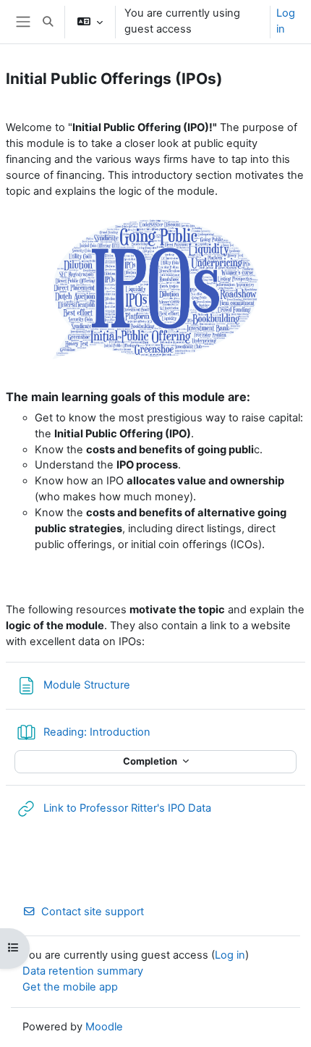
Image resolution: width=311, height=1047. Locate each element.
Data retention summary (82, 970)
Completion (151, 761)
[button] (48, 21)
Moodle (104, 1026)
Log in (285, 21)
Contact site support (92, 911)
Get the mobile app (70, 986)
